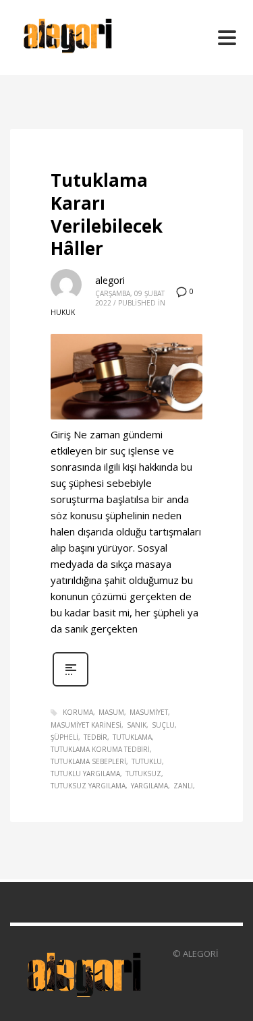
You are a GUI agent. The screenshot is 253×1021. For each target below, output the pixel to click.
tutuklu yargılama (85, 773)
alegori (110, 280)
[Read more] (70, 684)
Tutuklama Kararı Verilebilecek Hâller (107, 214)
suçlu (163, 725)
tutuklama (132, 737)
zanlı (183, 785)
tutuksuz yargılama (88, 785)
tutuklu (147, 761)
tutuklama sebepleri (88, 761)
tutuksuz (143, 773)
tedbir (95, 737)
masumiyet (149, 712)
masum (111, 712)
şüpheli (64, 737)
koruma (78, 712)
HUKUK (63, 312)
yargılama (149, 785)
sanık (136, 725)
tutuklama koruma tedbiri (100, 749)
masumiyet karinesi (86, 725)
